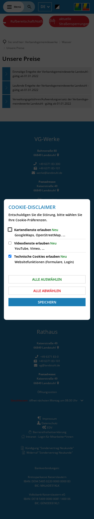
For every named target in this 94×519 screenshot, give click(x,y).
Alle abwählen (47, 290)
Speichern (47, 302)
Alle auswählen (47, 279)
